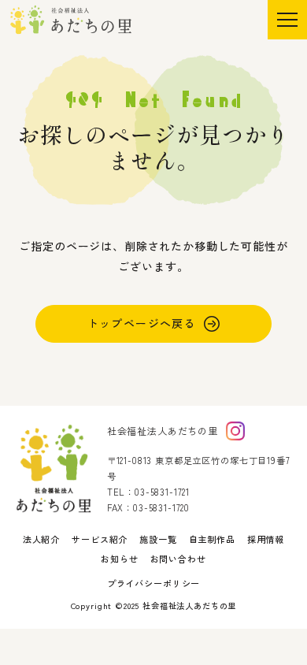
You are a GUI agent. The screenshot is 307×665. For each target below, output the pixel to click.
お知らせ (119, 558)
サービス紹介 (100, 539)
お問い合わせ (178, 558)
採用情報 (265, 539)
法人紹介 (41, 539)
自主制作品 (212, 539)
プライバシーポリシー (153, 583)
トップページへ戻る (142, 323)
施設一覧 (157, 539)
